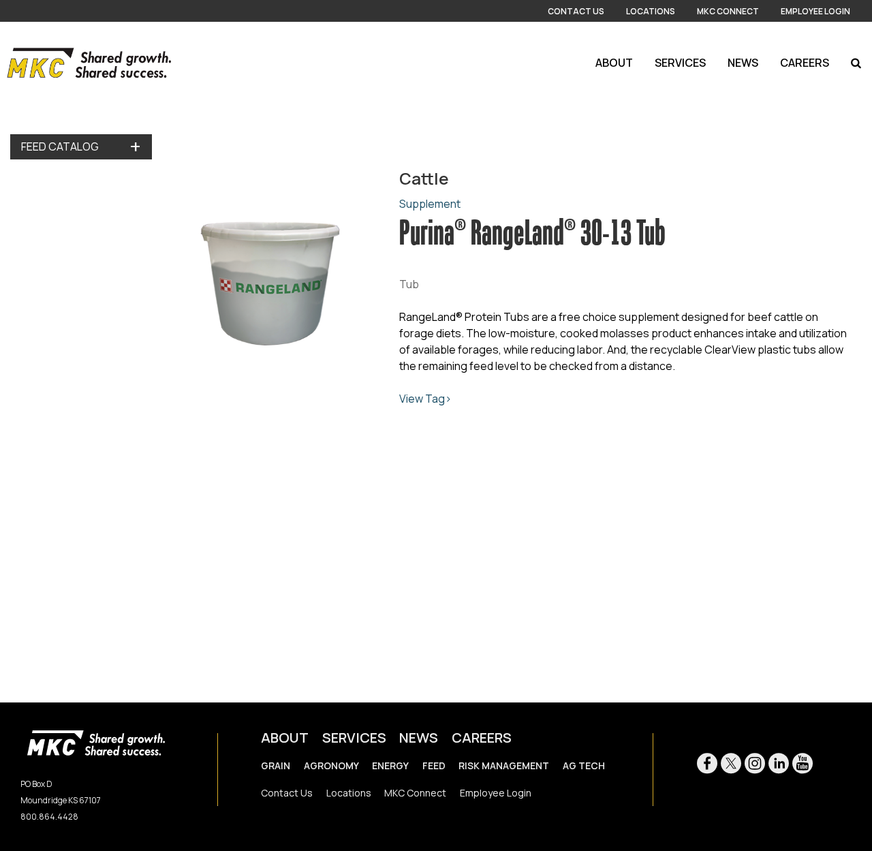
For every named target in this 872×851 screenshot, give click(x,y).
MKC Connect (728, 11)
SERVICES (354, 737)
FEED (434, 765)
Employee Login (815, 11)
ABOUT (285, 737)
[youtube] (802, 764)
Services (680, 62)
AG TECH (584, 765)
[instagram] (755, 764)
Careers (804, 62)
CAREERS (482, 737)
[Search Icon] (856, 62)
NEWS (418, 737)
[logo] (95, 741)
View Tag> (425, 398)
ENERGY (390, 765)
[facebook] (707, 764)
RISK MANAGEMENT (503, 765)
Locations (650, 11)
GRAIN (275, 765)
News (743, 62)
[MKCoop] (85, 63)
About (614, 62)
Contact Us (576, 11)
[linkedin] (779, 764)
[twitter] (731, 764)
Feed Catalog (60, 146)
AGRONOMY (331, 765)
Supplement (430, 203)
